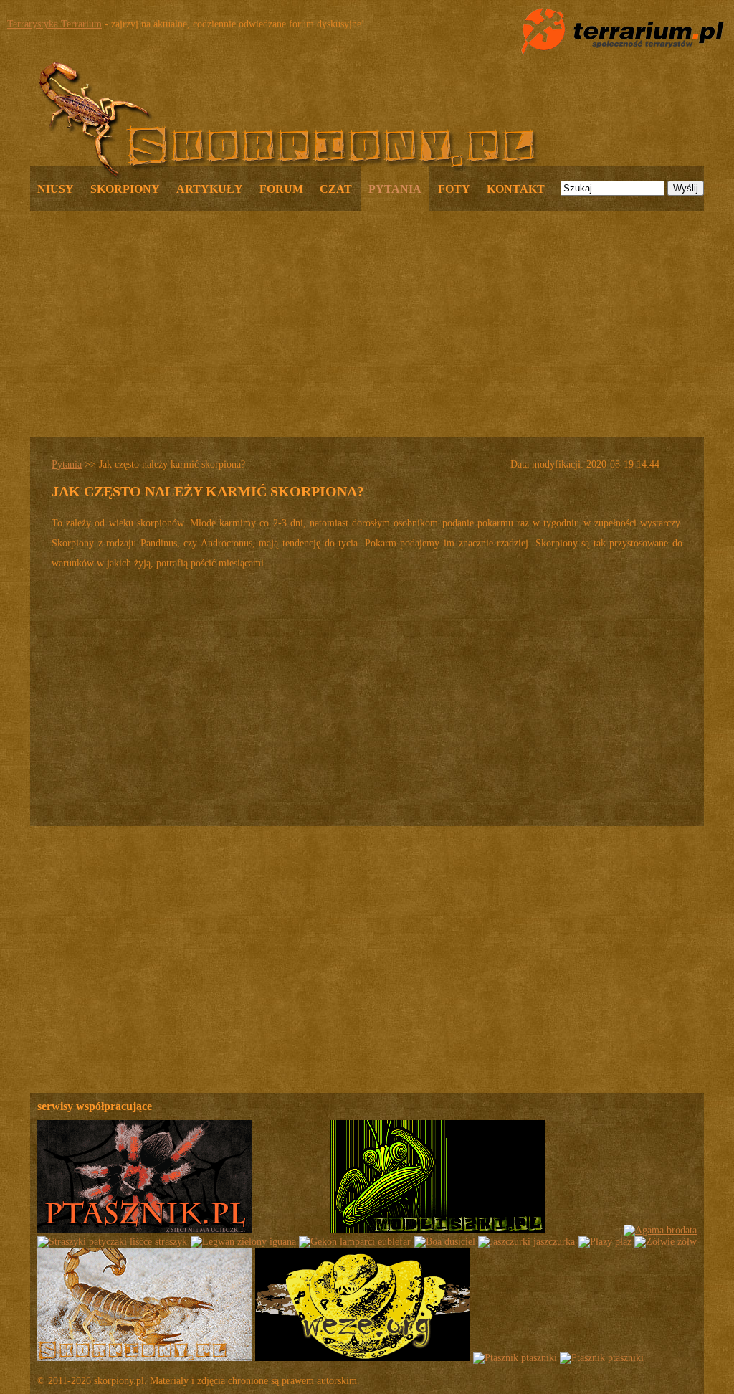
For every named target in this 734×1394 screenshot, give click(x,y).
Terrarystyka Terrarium (54, 24)
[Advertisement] (367, 322)
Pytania (67, 464)
